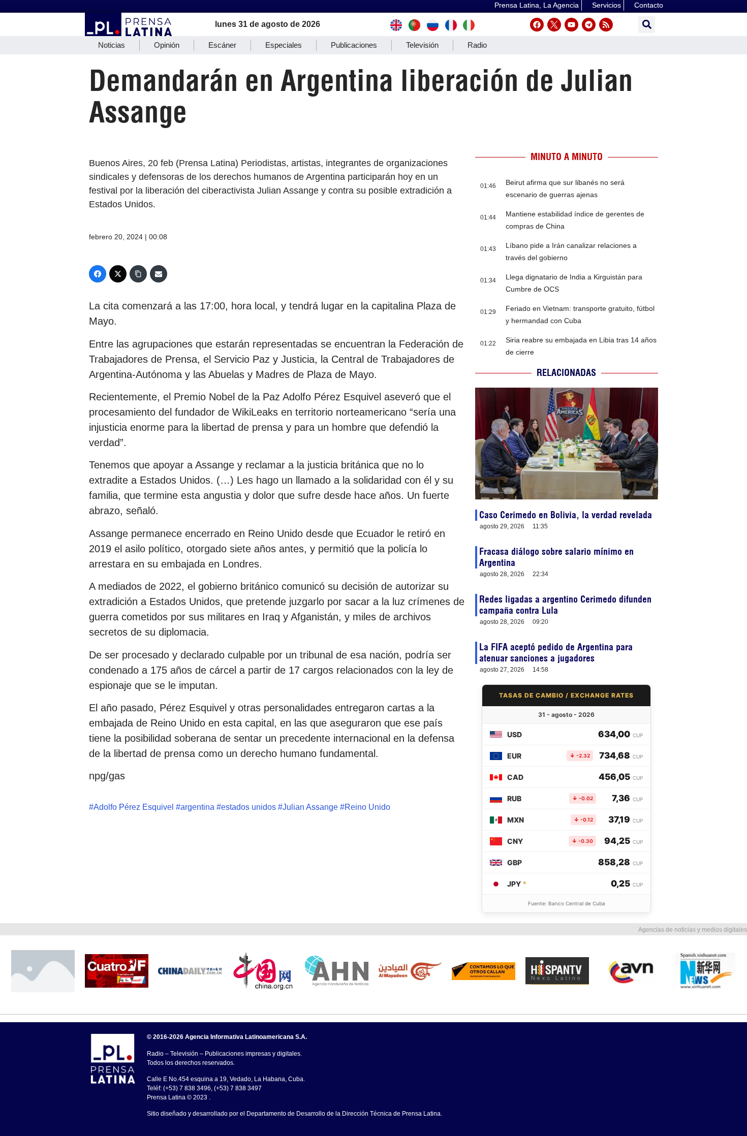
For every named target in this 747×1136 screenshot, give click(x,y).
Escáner (222, 45)
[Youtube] (571, 24)
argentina (197, 807)
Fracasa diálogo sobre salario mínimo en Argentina (556, 557)
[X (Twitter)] (118, 273)
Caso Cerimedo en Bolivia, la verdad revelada (565, 515)
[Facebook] (537, 24)
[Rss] (606, 24)
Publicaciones (354, 45)
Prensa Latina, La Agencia (536, 5)
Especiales (283, 45)
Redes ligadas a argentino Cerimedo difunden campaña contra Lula (565, 604)
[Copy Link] (138, 273)
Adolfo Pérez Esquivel (134, 807)
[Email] (158, 273)
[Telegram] (589, 24)
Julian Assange (310, 807)
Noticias (111, 45)
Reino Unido (367, 807)
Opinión (166, 45)
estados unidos (248, 807)
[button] (646, 24)
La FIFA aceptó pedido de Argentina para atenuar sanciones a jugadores (556, 652)
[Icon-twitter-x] (554, 24)
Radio (477, 45)
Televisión (422, 45)
